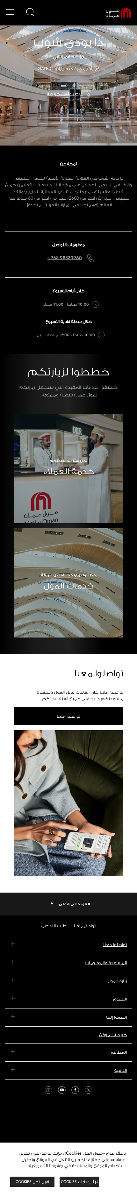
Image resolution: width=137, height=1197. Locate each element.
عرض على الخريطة (65, 93)
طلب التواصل (53, 926)
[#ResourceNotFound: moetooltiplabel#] (114, 13)
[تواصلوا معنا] (68, 803)
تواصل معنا (85, 926)
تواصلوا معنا (68, 716)
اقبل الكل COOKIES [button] (32, 1182)
